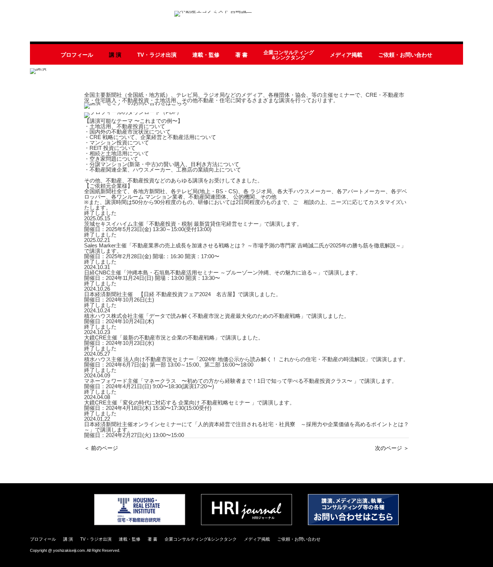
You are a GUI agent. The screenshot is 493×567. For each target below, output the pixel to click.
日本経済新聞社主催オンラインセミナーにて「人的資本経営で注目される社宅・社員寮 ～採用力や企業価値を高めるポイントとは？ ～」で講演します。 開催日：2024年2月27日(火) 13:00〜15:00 (246, 429)
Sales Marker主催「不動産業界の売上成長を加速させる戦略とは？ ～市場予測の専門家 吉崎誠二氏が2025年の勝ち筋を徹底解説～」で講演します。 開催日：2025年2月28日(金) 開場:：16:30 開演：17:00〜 (245, 251)
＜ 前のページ (101, 448)
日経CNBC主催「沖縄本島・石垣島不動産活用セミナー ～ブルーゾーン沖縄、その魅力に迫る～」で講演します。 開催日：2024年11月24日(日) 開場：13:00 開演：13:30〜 (222, 275)
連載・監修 (205, 55)
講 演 (115, 55)
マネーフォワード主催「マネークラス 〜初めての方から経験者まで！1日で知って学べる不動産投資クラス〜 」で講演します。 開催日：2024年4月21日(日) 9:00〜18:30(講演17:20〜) (240, 383)
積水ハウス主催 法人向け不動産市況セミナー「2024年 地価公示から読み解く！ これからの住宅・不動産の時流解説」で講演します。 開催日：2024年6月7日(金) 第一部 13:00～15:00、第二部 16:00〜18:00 (246, 361)
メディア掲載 (346, 55)
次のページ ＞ (392, 448)
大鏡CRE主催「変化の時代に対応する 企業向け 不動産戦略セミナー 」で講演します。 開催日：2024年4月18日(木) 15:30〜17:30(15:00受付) (189, 405)
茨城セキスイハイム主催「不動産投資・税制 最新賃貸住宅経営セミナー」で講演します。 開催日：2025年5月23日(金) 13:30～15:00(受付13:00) (193, 226)
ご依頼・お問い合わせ (405, 55)
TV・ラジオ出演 (156, 55)
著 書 (241, 55)
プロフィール (77, 55)
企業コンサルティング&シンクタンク (288, 55)
